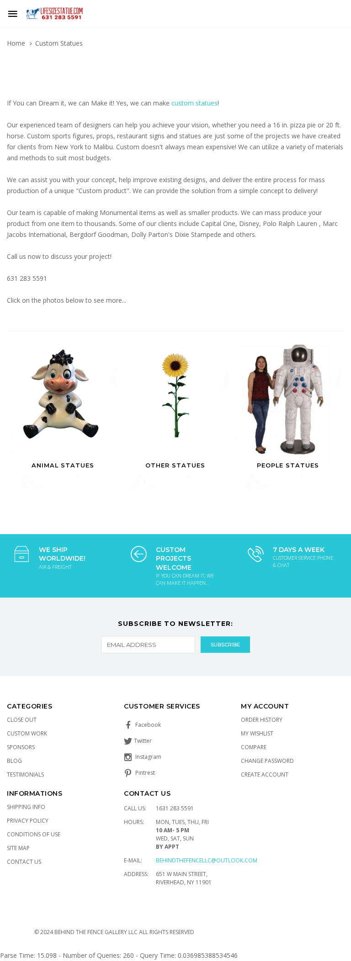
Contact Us (24, 862)
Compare (253, 747)
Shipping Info (26, 807)
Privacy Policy (27, 820)
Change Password (267, 761)
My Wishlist (257, 733)
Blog (14, 761)
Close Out (22, 720)
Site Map (18, 848)
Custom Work (27, 733)
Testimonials (25, 774)
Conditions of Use (33, 834)
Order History (261, 720)
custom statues (194, 103)
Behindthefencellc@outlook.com (206, 860)
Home (16, 43)
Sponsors (21, 747)
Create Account (264, 774)
